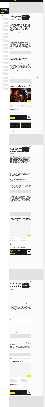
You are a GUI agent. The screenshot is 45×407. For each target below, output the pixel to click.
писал (10, 68)
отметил (28, 307)
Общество (22, 264)
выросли (23, 183)
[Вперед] (32, 105)
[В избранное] (19, 129)
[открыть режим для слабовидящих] (26, 14)
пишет (11, 33)
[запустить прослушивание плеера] (27, 14)
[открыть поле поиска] (42, 0)
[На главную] (2, 0)
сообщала (19, 74)
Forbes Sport (11, 264)
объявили (29, 309)
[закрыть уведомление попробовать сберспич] (27, 16)
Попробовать (23, 19)
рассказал (28, 72)
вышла (13, 62)
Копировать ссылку (28, 21)
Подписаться (12, 253)
